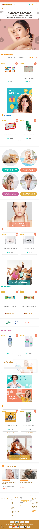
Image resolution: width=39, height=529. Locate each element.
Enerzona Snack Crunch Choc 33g (10, 306)
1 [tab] (13, 49)
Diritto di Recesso (14, 508)
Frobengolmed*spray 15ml (28, 134)
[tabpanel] (19, 30)
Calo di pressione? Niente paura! (26, 482)
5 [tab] (19, 49)
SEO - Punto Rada (30, 524)
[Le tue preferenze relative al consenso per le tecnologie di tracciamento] (1, 397)
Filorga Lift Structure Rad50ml (28, 248)
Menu (4, 9)
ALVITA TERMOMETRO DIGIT (10, 134)
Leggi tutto (5, 488)
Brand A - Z (13, 503)
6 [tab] (21, 49)
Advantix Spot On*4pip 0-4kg (28, 425)
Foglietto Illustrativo (14, 500)
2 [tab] (14, 49)
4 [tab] (17, 49)
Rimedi (12, 499)
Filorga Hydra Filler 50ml (10, 248)
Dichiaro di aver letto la (17, 370)
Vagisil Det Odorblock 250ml (29, 349)
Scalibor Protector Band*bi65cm (10, 425)
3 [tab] (16, 49)
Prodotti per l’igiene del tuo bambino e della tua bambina (28, 170)
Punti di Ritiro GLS (14, 515)
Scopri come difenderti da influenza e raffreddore (10, 194)
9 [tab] (25, 49)
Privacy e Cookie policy (15, 370)
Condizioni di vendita (14, 504)
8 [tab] (24, 49)
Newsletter (13, 510)
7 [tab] (22, 49)
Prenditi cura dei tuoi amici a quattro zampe (10, 170)
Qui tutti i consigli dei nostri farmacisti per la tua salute (28, 194)
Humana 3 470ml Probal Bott (10, 349)
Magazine (12, 502)
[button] (2, 526)
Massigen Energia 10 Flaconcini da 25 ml (28, 77)
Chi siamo (12, 512)
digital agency (23, 524)
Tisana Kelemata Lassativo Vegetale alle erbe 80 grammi (10, 78)
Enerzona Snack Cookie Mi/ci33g (29, 306)
